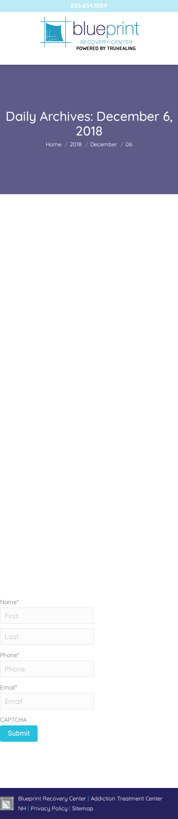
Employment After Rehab (61, 350)
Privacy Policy (50, 808)
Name (9, 602)
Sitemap (82, 808)
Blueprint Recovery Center (53, 798)
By (72, 365)
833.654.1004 (89, 5)
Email (8, 687)
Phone (9, 655)
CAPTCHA (13, 720)
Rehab (19, 365)
